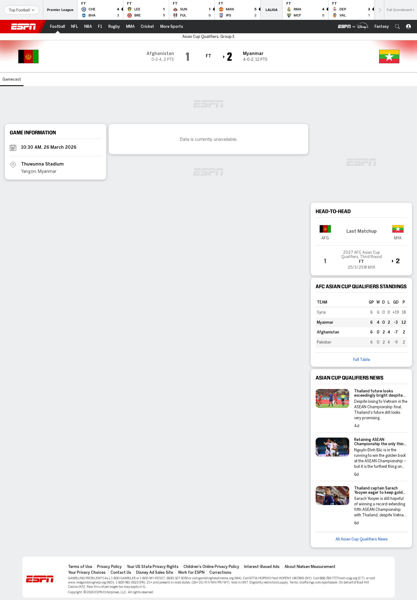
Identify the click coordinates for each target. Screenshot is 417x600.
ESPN (23, 26)
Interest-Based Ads (262, 567)
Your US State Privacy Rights (153, 567)
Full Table (361, 360)
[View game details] (361, 258)
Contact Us (121, 572)
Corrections (220, 572)
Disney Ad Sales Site (154, 572)
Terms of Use (80, 567)
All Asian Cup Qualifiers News (361, 539)
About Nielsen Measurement (310, 567)
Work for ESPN (191, 572)
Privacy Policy (109, 567)
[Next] (379, 10)
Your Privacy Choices (87, 572)
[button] (397, 26)
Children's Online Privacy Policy (211, 567)
